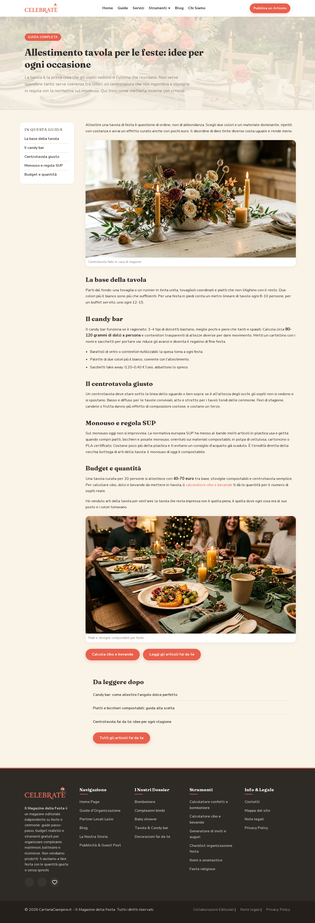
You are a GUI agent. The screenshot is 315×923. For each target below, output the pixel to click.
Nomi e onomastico (206, 860)
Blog (179, 8)
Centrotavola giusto (41, 156)
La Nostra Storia (94, 836)
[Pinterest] (54, 882)
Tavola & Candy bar (151, 827)
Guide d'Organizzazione (100, 810)
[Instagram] (42, 882)
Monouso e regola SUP (43, 165)
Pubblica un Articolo (270, 8)
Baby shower (146, 819)
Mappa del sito (257, 810)
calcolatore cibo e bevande (209, 484)
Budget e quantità (40, 174)
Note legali (254, 819)
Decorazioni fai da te (152, 836)
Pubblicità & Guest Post (100, 845)
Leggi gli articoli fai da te (171, 654)
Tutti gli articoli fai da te (121, 737)
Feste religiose (202, 869)
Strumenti (158, 8)
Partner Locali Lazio (96, 819)
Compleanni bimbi (150, 810)
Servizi (138, 8)
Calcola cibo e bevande (112, 654)
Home (107, 8)
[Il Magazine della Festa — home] (41, 8)
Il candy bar (34, 147)
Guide (123, 8)
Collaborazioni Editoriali (213, 909)
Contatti (252, 801)
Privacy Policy (256, 827)
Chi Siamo (196, 8)
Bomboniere (145, 801)
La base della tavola (41, 138)
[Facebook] (29, 882)
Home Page (89, 801)
